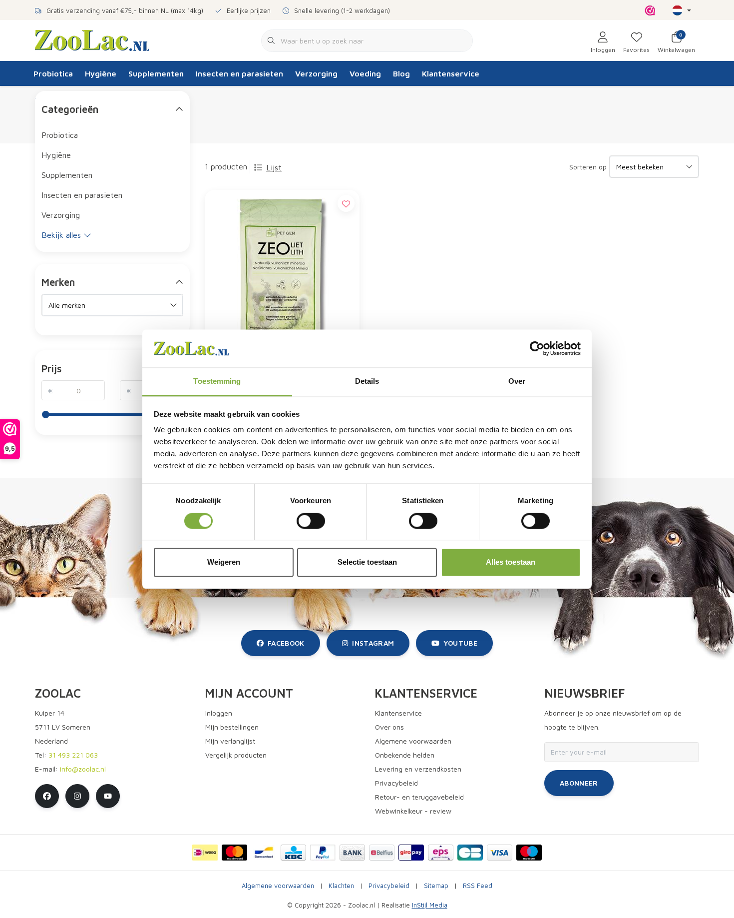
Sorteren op (588, 166)
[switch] (311, 521)
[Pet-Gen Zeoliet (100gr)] (282, 279)
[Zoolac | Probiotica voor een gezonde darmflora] (92, 39)
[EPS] (440, 853)
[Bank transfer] (352, 853)
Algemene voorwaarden (278, 886)
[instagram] (77, 796)
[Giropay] (411, 853)
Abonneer (579, 783)
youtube (460, 643)
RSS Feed (477, 886)
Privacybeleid (388, 886)
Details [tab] (367, 381)
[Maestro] (529, 853)
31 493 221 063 (73, 755)
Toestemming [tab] (217, 381)
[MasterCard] (234, 853)
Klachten (341, 886)
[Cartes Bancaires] (470, 853)
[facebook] (47, 796)
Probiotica (53, 73)
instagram (373, 643)
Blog (401, 73)
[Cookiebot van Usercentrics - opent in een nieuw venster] (537, 348)
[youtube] (108, 796)
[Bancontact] (264, 853)
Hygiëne (100, 73)
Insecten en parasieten (239, 73)
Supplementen (156, 73)
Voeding (365, 73)
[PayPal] (323, 853)
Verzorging (316, 73)
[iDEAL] (205, 853)
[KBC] (293, 853)
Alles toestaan (510, 562)
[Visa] (499, 853)
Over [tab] (516, 381)
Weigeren (223, 562)
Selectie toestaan (367, 562)
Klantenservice (450, 73)
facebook (286, 643)
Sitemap (436, 886)
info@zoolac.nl (83, 769)
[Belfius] (381, 853)
